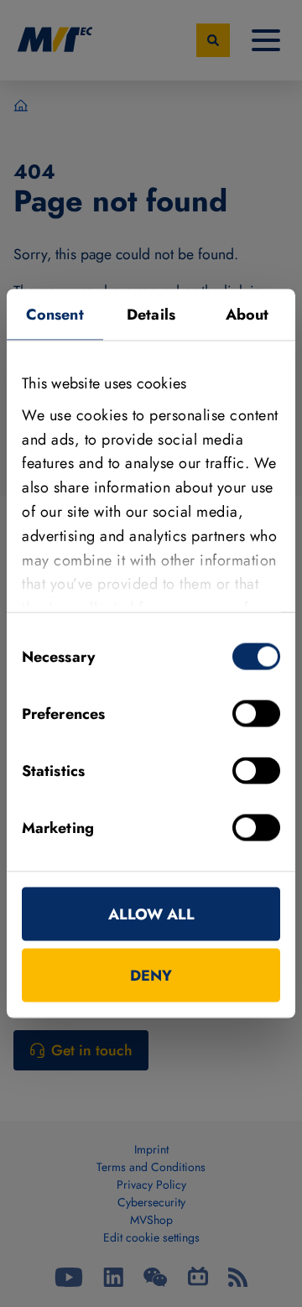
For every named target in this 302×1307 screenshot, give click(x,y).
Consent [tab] (55, 314)
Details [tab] (151, 314)
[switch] (256, 713)
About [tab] (247, 314)
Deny (151, 976)
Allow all (151, 914)
